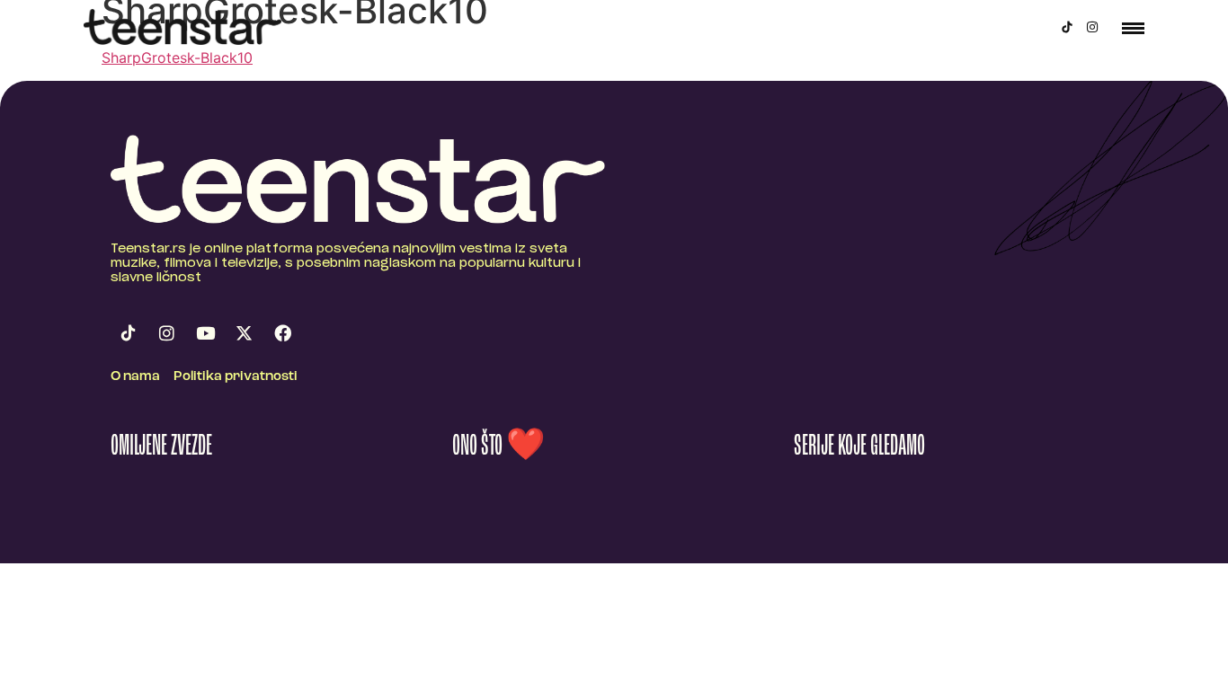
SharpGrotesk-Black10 (177, 57)
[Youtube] (205, 333)
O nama (135, 377)
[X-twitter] (244, 333)
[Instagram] (1092, 27)
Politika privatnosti (236, 377)
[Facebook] (282, 333)
